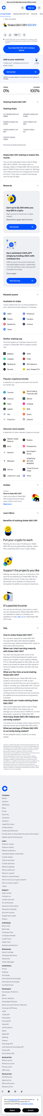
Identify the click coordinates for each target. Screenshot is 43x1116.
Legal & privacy (8, 824)
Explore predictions (10, 945)
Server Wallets (8, 998)
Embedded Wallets (9, 1002)
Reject (12, 1110)
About (4, 798)
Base (4, 995)
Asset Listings (7, 952)
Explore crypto (8, 844)
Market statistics (9, 851)
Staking (5, 972)
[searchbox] (17, 35)
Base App (5, 929)
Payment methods (9, 909)
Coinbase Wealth (9, 936)
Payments (6, 959)
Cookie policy (7, 827)
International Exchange (11, 978)
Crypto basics (7, 857)
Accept (30, 1110)
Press (4, 811)
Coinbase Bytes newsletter (13, 854)
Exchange (6, 975)
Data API (5, 1024)
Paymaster (6, 1018)
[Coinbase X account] (2, 1091)
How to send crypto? (10, 883)
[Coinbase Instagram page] (15, 1091)
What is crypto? (8, 873)
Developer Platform (10, 992)
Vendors (5, 821)
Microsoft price (8, 1083)
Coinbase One (7, 932)
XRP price (6, 1070)
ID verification (7, 903)
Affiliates (6, 805)
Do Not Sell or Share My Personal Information (20, 834)
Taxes (4, 886)
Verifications (7, 1027)
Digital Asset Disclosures (12, 837)
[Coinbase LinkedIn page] (9, 1091)
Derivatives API (8, 1053)
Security (5, 814)
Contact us (6, 896)
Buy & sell (6, 926)
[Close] (37, 1099)
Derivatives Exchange (10, 982)
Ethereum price (8, 1064)
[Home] (4, 7)
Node (4, 1031)
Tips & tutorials (8, 860)
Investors (6, 818)
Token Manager (8, 962)
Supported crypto (9, 916)
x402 (4, 1011)
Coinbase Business (9, 955)
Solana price (7, 1067)
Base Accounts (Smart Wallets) (14, 1005)
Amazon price (7, 1087)
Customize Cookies (27, 1104)
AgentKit (5, 1034)
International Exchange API (13, 1047)
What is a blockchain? (10, 876)
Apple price (6, 1080)
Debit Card (6, 942)
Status (4, 919)
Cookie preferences (10, 831)
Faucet (5, 1040)
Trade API (6, 1015)
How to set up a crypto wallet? (14, 880)
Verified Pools (8, 985)
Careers (5, 801)
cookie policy (13, 1099)
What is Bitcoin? (8, 870)
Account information (10, 906)
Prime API (6, 1050)
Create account (8, 900)
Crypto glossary (8, 863)
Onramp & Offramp (9, 1008)
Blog (4, 808)
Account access (8, 912)
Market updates (8, 867)
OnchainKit (6, 1021)
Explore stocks (8, 847)
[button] (39, 7)
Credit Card (6, 939)
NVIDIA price (7, 1077)
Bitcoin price (7, 1060)
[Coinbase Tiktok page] (21, 1091)
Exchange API (7, 1044)
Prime (4, 969)
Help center (7, 893)
